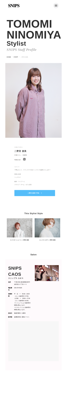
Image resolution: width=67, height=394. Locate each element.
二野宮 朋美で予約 (33, 193)
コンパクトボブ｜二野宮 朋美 (47, 240)
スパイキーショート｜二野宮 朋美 (19, 240)
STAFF (16, 57)
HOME (9, 57)
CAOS (25, 155)
